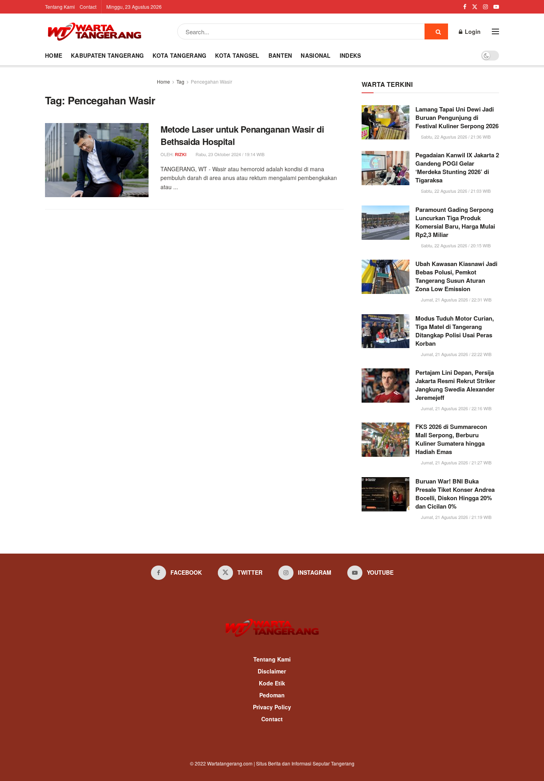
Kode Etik (272, 683)
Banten (280, 55)
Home (53, 55)
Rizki (180, 154)
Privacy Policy (272, 707)
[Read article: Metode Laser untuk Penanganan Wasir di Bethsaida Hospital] (97, 160)
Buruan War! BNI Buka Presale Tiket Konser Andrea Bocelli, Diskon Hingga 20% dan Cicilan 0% (455, 494)
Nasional (316, 55)
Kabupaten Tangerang (107, 55)
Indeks (350, 55)
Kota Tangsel (237, 55)
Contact (88, 6)
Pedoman (272, 695)
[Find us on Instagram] (485, 7)
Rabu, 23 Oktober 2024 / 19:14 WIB (229, 154)
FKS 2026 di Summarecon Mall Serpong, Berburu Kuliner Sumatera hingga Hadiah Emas (451, 439)
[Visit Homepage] (94, 31)
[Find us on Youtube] (496, 7)
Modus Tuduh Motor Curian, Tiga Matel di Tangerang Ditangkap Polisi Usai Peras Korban (454, 331)
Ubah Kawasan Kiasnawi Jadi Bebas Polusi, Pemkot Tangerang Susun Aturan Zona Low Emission (456, 276)
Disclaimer (272, 671)
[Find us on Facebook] (464, 7)
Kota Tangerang (179, 55)
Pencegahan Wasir (211, 81)
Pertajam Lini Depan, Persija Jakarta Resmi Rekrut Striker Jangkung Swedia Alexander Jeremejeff (455, 385)
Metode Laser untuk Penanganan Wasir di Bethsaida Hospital (242, 135)
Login (472, 31)
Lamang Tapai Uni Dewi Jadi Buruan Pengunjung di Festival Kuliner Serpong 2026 (457, 117)
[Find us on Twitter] (474, 7)
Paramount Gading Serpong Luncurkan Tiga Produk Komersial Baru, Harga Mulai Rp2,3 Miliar (455, 222)
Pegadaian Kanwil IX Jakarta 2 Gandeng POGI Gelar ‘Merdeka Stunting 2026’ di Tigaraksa (457, 167)
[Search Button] (436, 31)
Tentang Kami (60, 6)
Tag (180, 81)
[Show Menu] (495, 31)
